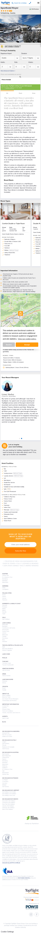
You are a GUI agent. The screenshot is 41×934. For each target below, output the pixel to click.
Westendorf (5, 772)
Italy (4, 617)
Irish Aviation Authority (24, 878)
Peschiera (5, 638)
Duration (24, 53)
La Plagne (5, 779)
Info (7, 93)
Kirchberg (5, 579)
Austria (5, 573)
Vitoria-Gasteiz (6, 675)
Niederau (4, 766)
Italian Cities (7, 593)
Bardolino (4, 626)
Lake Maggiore (7, 679)
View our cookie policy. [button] (27, 339)
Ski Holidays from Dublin (9, 792)
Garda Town (5, 631)
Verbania (4, 681)
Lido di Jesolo (6, 670)
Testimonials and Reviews (9, 700)
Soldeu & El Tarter (7, 736)
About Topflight (6, 695)
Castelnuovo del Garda (8, 628)
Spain (4, 674)
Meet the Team (6, 697)
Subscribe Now (20, 551)
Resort (20, 93)
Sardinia (5, 586)
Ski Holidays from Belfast (9, 793)
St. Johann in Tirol (7, 577)
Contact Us (5, 706)
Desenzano (5, 629)
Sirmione (4, 641)
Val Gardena (5, 743)
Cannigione (5, 589)
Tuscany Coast (6, 663)
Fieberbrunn (5, 757)
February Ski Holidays (8, 807)
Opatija (4, 690)
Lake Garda (6, 623)
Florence (4, 600)
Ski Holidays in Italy (9, 740)
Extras (33, 93)
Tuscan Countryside (8, 664)
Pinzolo (4, 745)
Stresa (4, 682)
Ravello (4, 612)
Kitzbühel (4, 580)
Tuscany (5, 661)
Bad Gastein (5, 754)
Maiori (4, 608)
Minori (4, 610)
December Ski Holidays (8, 800)
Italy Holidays (6, 619)
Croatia (5, 686)
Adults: (3, 62)
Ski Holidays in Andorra (10, 731)
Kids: (16, 62)
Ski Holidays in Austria (10, 752)
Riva (3, 639)
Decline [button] (9, 345)
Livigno (4, 741)
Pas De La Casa (6, 734)
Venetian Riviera (8, 668)
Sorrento (4, 605)
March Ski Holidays (7, 809)
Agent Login (5, 718)
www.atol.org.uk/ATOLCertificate (11, 862)
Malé (3, 647)
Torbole (4, 636)
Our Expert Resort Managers (10, 698)
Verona (4, 598)
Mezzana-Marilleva (7, 648)
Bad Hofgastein (6, 755)
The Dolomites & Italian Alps (12, 645)
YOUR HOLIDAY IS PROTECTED (13, 46)
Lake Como (6, 654)
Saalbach (4, 767)
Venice (4, 596)
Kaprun (4, 759)
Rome (4, 594)
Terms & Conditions (7, 711)
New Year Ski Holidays (8, 804)
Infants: (30, 62)
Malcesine (5, 634)
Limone (4, 633)
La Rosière (5, 781)
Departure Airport (6, 53)
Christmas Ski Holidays (8, 802)
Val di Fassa (5, 748)
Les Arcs (4, 783)
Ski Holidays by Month (10, 799)
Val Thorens (5, 786)
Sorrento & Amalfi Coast (11, 603)
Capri (3, 613)
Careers (4, 707)
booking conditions (9, 87)
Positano (4, 607)
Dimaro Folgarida (7, 650)
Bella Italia (5, 624)
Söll (3, 771)
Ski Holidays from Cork (8, 795)
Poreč (4, 688)
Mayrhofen (5, 582)
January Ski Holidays (8, 806)
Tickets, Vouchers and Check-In (11, 712)
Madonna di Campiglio (8, 747)
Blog (4, 721)
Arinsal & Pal (5, 733)
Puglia (4, 657)
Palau (3, 587)
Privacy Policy (6, 709)
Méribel (4, 785)
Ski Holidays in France (10, 778)
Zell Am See (5, 575)
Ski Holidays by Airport (10, 790)
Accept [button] (27, 345)
